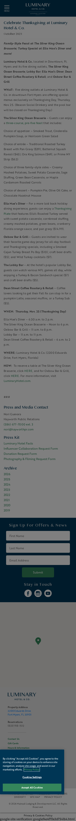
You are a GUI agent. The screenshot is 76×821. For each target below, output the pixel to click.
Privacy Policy (31, 769)
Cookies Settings (32, 777)
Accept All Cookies (32, 787)
